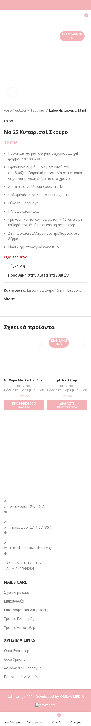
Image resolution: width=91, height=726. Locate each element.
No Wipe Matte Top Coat (24, 380)
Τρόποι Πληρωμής (19, 618)
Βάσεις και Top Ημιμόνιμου (24, 390)
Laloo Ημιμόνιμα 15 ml (67, 110)
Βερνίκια (38, 110)
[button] (24, 405)
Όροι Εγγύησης (16, 650)
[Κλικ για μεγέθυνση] (13, 93)
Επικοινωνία (14, 601)
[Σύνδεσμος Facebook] (19, 299)
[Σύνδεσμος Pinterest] (31, 299)
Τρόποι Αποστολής (19, 627)
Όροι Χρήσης (14, 659)
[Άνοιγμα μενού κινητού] (5, 17)
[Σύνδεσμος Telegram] (42, 299)
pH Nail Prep (67, 380)
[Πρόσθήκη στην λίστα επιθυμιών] (37, 342)
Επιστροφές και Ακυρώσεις (26, 609)
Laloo (8, 120)
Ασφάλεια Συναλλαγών (23, 668)
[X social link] (25, 299)
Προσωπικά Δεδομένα (22, 676)
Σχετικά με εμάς (16, 592)
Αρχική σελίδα (15, 110)
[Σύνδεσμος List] (45, 527)
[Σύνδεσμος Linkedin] (36, 299)
